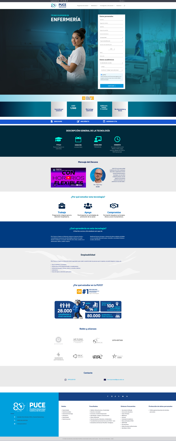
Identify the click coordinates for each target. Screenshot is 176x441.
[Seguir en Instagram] (112, 396)
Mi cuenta (122, 1)
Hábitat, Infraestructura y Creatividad (99, 410)
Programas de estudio (82, 5)
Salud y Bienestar (94, 417)
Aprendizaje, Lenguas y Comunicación (99, 415)
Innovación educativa (127, 412)
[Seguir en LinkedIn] (127, 396)
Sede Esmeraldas (66, 412)
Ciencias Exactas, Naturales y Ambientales (101, 419)
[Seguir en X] (63, 1)
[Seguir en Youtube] (123, 396)
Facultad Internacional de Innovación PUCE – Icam (102, 421)
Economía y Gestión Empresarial (98, 413)
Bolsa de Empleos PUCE (127, 421)
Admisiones (94, 5)
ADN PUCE (124, 422)
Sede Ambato (65, 410)
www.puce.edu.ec (22, 423)
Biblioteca (124, 415)
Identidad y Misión (126, 428)
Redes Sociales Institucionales (129, 426)
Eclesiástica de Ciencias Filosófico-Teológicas (101, 422)
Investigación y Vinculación (106, 5)
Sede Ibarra (65, 415)
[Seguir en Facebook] (108, 396)
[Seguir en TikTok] (115, 396)
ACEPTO (111, 77)
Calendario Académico (127, 419)
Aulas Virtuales (125, 413)
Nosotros (119, 5)
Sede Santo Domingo (67, 413)
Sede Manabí (65, 417)
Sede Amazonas (66, 419)
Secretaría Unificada (127, 410)
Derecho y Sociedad (95, 412)
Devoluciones (125, 424)
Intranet (124, 417)
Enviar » (112, 86)
